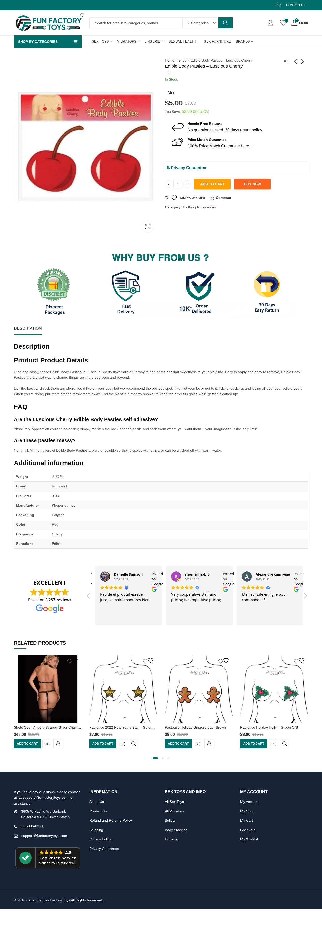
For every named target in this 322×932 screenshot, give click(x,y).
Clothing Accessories (199, 207)
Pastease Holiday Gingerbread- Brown (195, 727)
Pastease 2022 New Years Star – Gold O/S (123, 727)
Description (28, 328)
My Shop (247, 811)
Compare (223, 198)
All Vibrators (174, 811)
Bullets (170, 820)
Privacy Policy (100, 839)
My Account (249, 802)
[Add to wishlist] (73, 660)
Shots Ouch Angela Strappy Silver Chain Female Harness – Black (66, 727)
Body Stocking (176, 830)
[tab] (28, 329)
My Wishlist (249, 839)
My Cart (246, 820)
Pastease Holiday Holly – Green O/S (269, 727)
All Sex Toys (174, 802)
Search (225, 22)
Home (169, 60)
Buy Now (252, 184)
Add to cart (212, 184)
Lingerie (171, 839)
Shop (182, 60)
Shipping (96, 830)
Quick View (58, 744)
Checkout (247, 830)
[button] (305, 597)
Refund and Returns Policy (110, 820)
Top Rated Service (57, 858)
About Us (96, 802)
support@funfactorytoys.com (44, 836)
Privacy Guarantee (188, 168)
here (245, 146)
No (170, 92)
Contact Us (98, 811)
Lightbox (148, 226)
